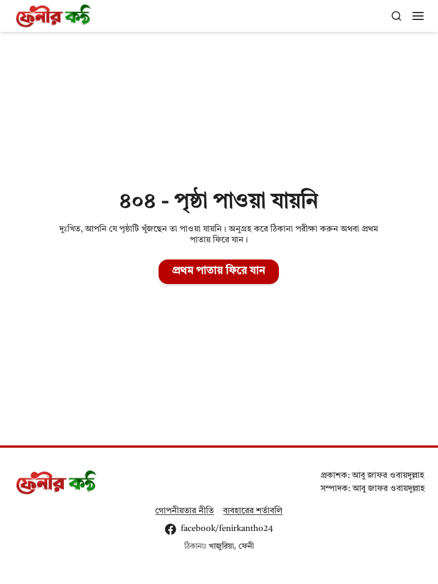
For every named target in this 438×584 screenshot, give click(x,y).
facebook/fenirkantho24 (227, 528)
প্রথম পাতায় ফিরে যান (218, 271)
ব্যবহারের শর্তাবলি (252, 511)
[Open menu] (418, 16)
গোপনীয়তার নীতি (184, 511)
